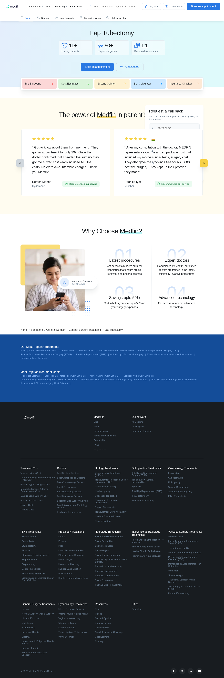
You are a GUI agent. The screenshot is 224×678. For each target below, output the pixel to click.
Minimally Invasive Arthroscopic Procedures (171, 354)
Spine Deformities (104, 541)
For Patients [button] (76, 6)
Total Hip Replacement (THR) (92, 354)
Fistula (61, 536)
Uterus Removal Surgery (71, 609)
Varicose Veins (87, 350)
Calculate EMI (102, 627)
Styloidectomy (29, 546)
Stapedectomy (29, 559)
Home (24, 329)
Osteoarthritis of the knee (34, 358)
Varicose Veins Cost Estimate (140, 375)
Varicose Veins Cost (30, 473)
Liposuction (174, 473)
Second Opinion (103, 618)
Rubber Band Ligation (69, 569)
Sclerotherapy (175, 575)
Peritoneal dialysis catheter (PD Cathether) (184, 565)
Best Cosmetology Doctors (71, 482)
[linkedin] (191, 671)
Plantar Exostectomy (179, 593)
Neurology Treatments (108, 531)
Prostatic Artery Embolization (146, 556)
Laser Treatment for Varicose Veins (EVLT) (183, 542)
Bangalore (37, 329)
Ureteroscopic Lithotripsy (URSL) (108, 474)
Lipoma (26, 637)
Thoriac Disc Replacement (108, 585)
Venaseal (173, 570)
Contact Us (99, 440)
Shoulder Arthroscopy (143, 500)
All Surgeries (138, 426)
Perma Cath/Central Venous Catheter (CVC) (182, 558)
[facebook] (174, 671)
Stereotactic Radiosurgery (35, 555)
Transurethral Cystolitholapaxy (110, 512)
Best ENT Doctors (66, 487)
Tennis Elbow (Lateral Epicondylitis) (143, 481)
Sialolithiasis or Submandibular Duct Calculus (38, 579)
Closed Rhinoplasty (178, 487)
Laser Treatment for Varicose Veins (116, 350)
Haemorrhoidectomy (69, 564)
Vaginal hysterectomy (69, 618)
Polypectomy (65, 573)
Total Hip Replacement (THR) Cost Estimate (175, 379)
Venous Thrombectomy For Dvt (184, 552)
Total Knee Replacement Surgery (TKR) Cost (37, 478)
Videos (97, 426)
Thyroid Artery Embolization (146, 546)
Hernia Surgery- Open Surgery (38, 614)
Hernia (25, 609)
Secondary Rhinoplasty (180, 491)
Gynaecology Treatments (72, 604)
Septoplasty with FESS (33, 573)
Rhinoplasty (174, 482)
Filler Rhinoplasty (177, 496)
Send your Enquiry (141, 431)
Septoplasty (28, 541)
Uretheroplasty (102, 491)
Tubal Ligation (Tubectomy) (72, 632)
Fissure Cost (27, 509)
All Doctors (137, 422)
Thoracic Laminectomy (107, 575)
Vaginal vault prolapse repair (73, 614)
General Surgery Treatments (85, 329)
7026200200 (131, 66)
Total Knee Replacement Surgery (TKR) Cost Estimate (49, 379)
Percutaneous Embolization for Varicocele (147, 541)
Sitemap (99, 641)
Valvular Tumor (66, 637)
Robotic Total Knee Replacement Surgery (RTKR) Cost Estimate (115, 379)
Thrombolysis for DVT (179, 548)
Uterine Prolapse (67, 623)
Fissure (62, 541)
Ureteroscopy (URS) (105, 486)
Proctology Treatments (71, 531)
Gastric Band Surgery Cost (34, 496)
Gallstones (27, 623)
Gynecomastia (175, 478)
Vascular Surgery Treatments (185, 531)
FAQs (96, 445)
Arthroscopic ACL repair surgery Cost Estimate (45, 383)
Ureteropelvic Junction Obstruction (106, 501)
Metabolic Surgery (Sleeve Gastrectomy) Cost (34, 490)
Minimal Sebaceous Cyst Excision (34, 653)
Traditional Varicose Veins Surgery (181, 581)
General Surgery (55, 329)
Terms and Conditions (105, 435)
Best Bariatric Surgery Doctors (72, 501)
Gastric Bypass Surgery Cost (35, 484)
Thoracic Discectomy (106, 571)
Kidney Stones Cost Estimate (106, 375)
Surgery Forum (103, 623)
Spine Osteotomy (104, 580)
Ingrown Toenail (30, 648)
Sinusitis (26, 550)
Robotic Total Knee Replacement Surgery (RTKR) (47, 354)
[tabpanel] (124, 261)
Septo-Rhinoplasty (31, 569)
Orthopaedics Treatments (146, 468)
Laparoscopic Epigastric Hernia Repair (38, 642)
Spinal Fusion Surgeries (107, 555)
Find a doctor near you (69, 512)
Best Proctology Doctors (69, 491)
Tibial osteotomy (140, 496)
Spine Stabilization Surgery (109, 536)
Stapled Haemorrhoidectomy (73, 578)
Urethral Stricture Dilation (108, 516)
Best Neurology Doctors (69, 496)
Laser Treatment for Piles (43, 350)
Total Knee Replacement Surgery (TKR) (160, 350)
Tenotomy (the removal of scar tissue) (184, 587)
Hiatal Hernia (28, 627)
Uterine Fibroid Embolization (146, 551)
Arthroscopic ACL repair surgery (128, 354)
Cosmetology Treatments (182, 468)
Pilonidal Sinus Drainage (71, 555)
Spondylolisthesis (104, 546)
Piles (24, 350)
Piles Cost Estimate (31, 375)
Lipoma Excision (30, 618)
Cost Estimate (102, 637)
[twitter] (182, 671)
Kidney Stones (68, 350)
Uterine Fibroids (66, 627)
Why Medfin (100, 449)
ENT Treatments (31, 531)
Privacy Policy (101, 431)
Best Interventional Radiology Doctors (72, 506)
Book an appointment (203, 6)
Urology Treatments (106, 468)
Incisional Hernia (30, 632)
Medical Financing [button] (55, 6)
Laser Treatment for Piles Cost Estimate (66, 375)
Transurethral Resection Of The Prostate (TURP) (111, 481)
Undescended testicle (106, 496)
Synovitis (136, 486)
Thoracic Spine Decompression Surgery (111, 560)
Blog (96, 422)
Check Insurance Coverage (109, 632)
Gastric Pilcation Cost (31, 500)
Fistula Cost (26, 505)
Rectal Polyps (65, 559)
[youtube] (199, 671)
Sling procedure (103, 521)
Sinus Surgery (29, 536)
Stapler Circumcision (105, 507)
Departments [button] (35, 6)
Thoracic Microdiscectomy (108, 566)
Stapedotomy (29, 564)
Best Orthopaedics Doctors (71, 478)
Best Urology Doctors (68, 473)
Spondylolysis (102, 550)
